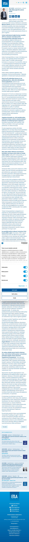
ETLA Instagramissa (15, 507)
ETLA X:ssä (15, 505)
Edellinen (5, 427)
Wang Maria (5, 453)
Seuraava (23, 427)
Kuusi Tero (12, 480)
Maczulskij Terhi (6, 439)
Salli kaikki (14, 290)
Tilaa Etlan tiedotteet (14, 533)
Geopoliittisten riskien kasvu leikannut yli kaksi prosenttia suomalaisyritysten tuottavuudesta (12, 465)
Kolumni (24, 8)
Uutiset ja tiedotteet (19, 463)
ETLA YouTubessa (15, 511)
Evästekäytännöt (14, 528)
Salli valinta (14, 294)
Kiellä (14, 297)
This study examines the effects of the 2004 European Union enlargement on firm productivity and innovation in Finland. (12, 442)
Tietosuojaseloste (14, 526)
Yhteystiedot (14, 523)
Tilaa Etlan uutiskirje (14, 535)
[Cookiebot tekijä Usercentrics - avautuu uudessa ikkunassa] (21, 243)
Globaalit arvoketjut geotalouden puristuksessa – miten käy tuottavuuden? (14, 478)
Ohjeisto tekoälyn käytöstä (14, 530)
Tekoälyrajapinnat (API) (14, 532)
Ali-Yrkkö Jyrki (5, 480)
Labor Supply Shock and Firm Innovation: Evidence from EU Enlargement (14, 437)
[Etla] (5, 3)
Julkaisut (10, 435)
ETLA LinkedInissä (15, 509)
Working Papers (16, 435)
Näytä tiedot (22, 285)
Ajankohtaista (18, 8)
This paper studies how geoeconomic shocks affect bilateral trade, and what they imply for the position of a (12, 456)
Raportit (14, 476)
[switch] (25, 271)
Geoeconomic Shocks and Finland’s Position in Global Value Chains (13, 451)
